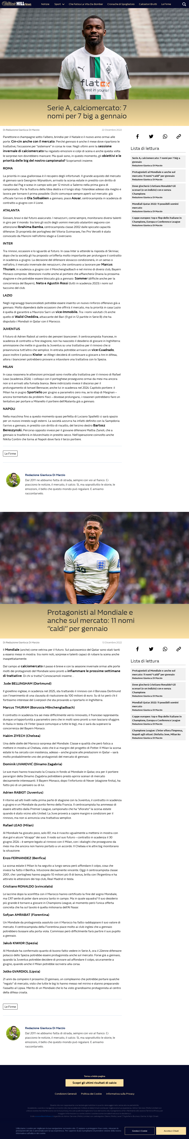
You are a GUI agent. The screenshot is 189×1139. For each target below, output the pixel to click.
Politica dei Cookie (91, 1093)
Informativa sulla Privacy (120, 1093)
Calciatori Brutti (148, 4)
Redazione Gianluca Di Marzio (45, 475)
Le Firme (166, 4)
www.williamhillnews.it (44, 1116)
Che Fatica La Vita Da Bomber (86, 4)
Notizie (45, 4)
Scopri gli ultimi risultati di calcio (94, 1082)
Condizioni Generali (66, 1093)
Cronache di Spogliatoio (121, 4)
